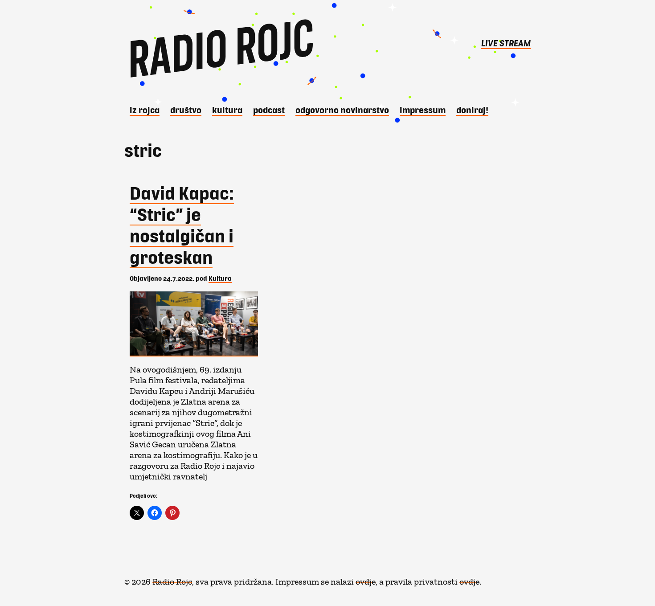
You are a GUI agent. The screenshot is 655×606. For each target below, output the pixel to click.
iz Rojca (145, 109)
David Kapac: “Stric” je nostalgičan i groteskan (182, 224)
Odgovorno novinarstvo (342, 109)
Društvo (185, 109)
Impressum (423, 109)
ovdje (366, 579)
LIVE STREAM (506, 42)
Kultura (227, 109)
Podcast (269, 109)
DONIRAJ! (472, 109)
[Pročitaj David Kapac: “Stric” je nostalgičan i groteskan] (196, 323)
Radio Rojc (172, 579)
